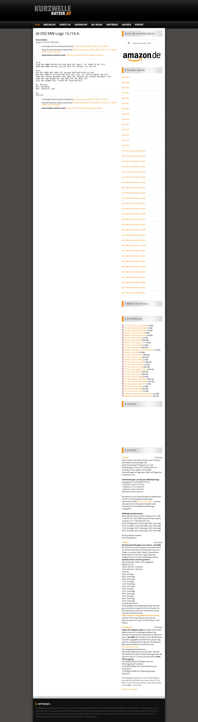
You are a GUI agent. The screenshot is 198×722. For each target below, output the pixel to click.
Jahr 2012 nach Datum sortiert (134, 156)
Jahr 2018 (125, 119)
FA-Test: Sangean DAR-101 (135, 384)
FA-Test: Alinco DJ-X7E (133, 340)
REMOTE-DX (65, 24)
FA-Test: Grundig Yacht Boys (136, 369)
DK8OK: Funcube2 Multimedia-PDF (138, 396)
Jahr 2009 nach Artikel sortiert (133, 187)
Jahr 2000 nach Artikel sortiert (133, 282)
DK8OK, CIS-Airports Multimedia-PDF (139, 350)
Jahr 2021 (125, 103)
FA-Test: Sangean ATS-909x (135, 379)
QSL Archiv (96, 24)
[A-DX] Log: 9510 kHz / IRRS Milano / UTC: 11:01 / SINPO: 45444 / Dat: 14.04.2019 (79, 50)
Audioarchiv (81, 24)
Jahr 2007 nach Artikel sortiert (133, 203)
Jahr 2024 (125, 87)
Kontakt (139, 24)
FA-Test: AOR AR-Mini (133, 372)
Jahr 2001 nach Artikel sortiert (133, 272)
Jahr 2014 (125, 140)
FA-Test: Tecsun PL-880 (134, 391)
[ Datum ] (70, 55)
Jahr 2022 (125, 98)
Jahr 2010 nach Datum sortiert (134, 172)
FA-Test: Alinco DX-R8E (133, 338)
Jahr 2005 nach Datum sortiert (134, 229)
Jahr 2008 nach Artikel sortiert (133, 193)
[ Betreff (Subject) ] (89, 55)
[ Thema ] (77, 55)
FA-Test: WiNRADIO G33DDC (136, 330)
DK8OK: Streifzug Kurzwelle (135, 335)
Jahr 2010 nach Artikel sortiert (133, 177)
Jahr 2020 (125, 108)
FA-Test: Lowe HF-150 (133, 357)
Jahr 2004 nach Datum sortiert (134, 235)
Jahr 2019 (125, 114)
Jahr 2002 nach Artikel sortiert (133, 261)
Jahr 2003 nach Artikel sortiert (133, 250)
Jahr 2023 (125, 93)
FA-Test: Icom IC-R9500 (134, 386)
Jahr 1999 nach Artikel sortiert (133, 293)
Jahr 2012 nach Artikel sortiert (133, 151)
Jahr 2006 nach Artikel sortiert (133, 214)
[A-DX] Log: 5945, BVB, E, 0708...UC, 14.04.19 (91, 46)
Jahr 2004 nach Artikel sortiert (133, 240)
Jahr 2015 (125, 135)
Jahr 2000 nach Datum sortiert (134, 277)
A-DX (37, 24)
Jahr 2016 (125, 129)
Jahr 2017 (125, 124)
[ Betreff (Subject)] (89, 108)
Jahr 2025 (125, 82)
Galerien (126, 24)
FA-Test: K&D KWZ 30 (133, 374)
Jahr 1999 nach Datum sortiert (134, 287)
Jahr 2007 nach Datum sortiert (134, 208)
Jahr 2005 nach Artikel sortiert (133, 224)
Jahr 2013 (125, 145)
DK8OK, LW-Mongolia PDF (135, 342)
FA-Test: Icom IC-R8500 (134, 376)
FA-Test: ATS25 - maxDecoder (136, 325)
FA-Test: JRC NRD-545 (133, 389)
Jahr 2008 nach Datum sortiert (134, 198)
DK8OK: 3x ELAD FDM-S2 (134, 333)
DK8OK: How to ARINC (134, 359)
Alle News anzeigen (129, 689)
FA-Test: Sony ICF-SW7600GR (136, 381)
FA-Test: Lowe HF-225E (134, 355)
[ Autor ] (100, 55)
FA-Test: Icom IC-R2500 (134, 345)
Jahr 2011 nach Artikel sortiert (133, 161)
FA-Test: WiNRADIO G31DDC (136, 328)
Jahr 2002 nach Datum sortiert (134, 256)
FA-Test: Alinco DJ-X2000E (135, 362)
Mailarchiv (49, 24)
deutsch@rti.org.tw (145, 501)
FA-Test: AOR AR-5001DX (134, 364)
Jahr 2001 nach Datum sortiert (134, 266)
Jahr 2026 (125, 77)
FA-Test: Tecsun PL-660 (134, 367)
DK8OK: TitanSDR (131, 352)
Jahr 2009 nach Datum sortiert (134, 182)
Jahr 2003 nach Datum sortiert (134, 245)
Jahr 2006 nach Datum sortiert (134, 219)
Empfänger (112, 24)
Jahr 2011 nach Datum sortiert (134, 166)
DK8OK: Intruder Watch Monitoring (139, 393)
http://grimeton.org (130, 647)
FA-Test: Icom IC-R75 (133, 347)
